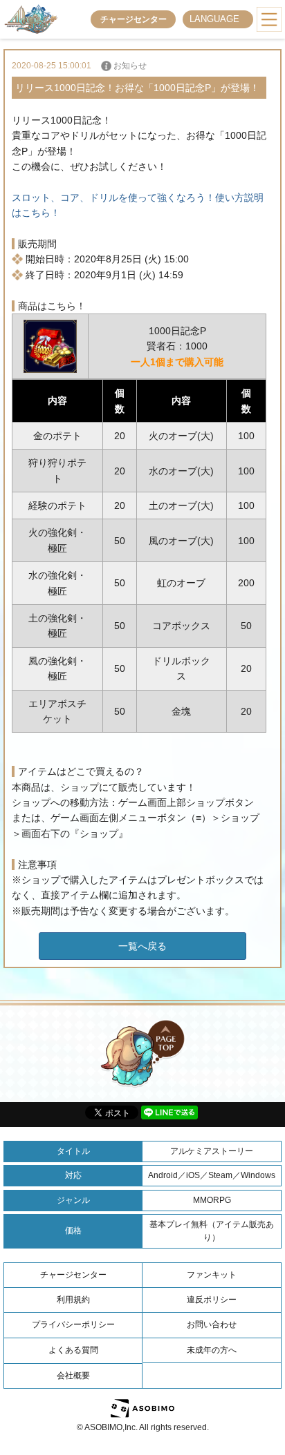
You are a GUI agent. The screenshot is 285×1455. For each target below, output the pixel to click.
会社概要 (73, 1375)
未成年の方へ (212, 1350)
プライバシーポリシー (73, 1324)
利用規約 (73, 1299)
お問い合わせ (212, 1324)
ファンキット (212, 1275)
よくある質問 (73, 1350)
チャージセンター (133, 19)
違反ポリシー (212, 1299)
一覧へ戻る (142, 946)
